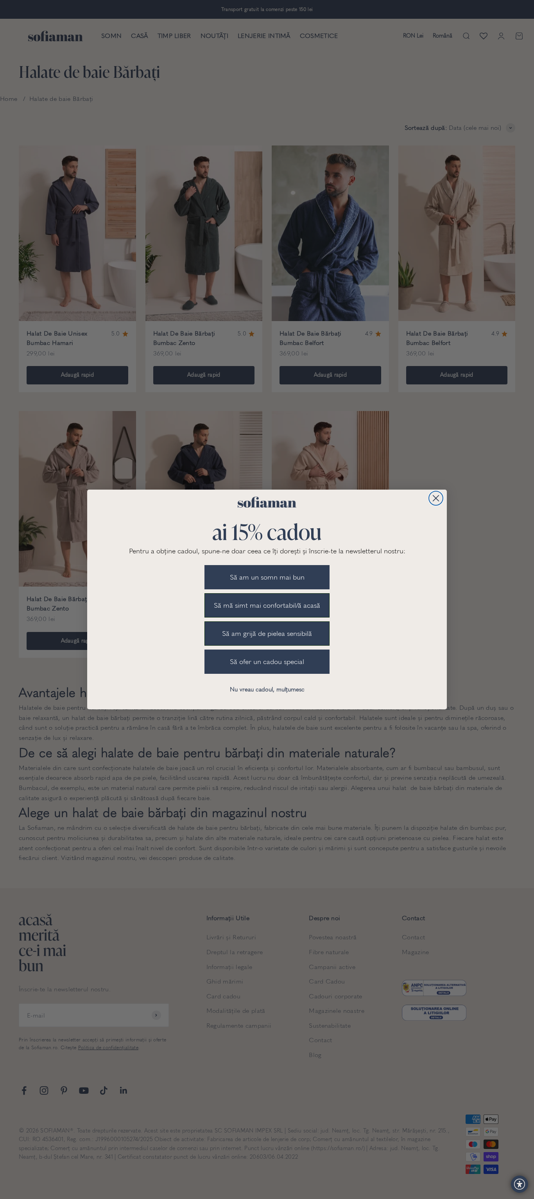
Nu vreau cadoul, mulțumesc (267, 689)
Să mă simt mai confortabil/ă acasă (267, 605)
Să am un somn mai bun (267, 577)
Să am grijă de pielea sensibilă (267, 633)
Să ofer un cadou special (267, 661)
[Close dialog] (436, 498)
